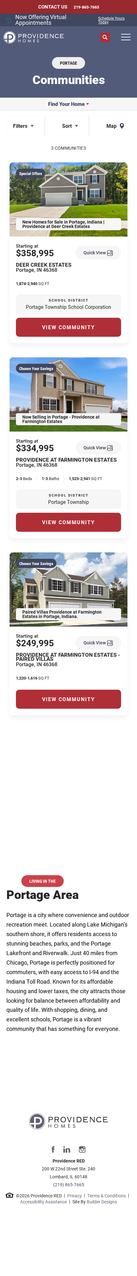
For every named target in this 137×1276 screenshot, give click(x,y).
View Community (68, 327)
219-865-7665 (86, 7)
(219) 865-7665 (68, 1185)
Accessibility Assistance (43, 1202)
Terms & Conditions (106, 1196)
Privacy (74, 1196)
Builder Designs (102, 1202)
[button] (105, 37)
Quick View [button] (95, 253)
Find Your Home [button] (66, 104)
